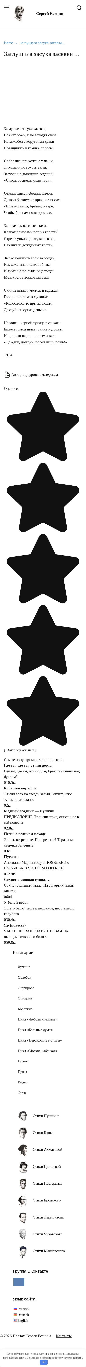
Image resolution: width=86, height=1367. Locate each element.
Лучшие (24, 967)
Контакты (64, 1336)
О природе (26, 988)
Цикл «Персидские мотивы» (40, 1040)
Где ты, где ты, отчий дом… (28, 765)
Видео (22, 1082)
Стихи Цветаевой (47, 1166)
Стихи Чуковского (48, 1234)
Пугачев (11, 857)
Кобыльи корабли (20, 788)
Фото (22, 1093)
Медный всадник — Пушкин (29, 811)
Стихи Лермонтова (48, 1217)
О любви (24, 977)
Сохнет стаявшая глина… (26, 879)
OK (43, 1362)
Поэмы (23, 1061)
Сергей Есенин (49, 13)
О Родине (25, 998)
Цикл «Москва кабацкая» (37, 1051)
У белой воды (16, 902)
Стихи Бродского (47, 1200)
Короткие (25, 1009)
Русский (23, 1309)
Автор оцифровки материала (34, 374)
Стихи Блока (43, 1133)
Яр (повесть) (15, 925)
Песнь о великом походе (25, 834)
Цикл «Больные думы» (35, 1030)
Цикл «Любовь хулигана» (37, 1019)
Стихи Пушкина (46, 1116)
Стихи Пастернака (47, 1183)
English (22, 1321)
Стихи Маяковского (49, 1251)
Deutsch (23, 1315)
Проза (22, 1072)
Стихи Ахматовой (47, 1149)
